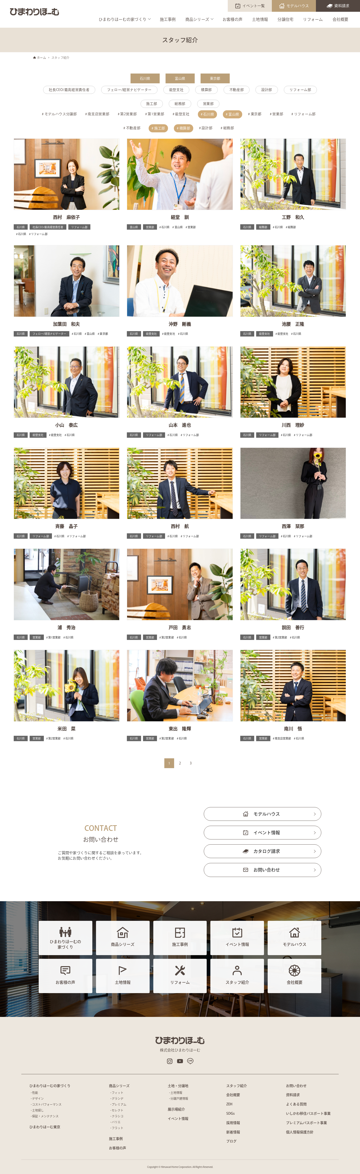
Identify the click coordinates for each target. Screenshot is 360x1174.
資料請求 (341, 6)
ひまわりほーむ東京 (44, 1127)
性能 (35, 1092)
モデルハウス (298, 6)
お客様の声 (232, 19)
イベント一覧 (253, 6)
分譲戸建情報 (179, 1098)
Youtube (180, 1061)
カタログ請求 (266, 851)
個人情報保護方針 (299, 1132)
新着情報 (233, 1132)
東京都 (215, 78)
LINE (190, 1061)
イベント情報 (266, 832)
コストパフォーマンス (46, 1104)
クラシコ (117, 1116)
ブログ (231, 1141)
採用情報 (233, 1122)
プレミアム (119, 1104)
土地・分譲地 (178, 1085)
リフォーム (313, 19)
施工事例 (168, 19)
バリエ (116, 1122)
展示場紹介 (176, 1109)
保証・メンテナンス (45, 1116)
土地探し (38, 1110)
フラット (117, 1127)
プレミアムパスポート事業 (306, 1122)
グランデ (117, 1098)
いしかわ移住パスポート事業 (308, 1113)
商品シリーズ (197, 19)
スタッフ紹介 (236, 1085)
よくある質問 (296, 1104)
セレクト (117, 1110)
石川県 (145, 78)
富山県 (180, 78)
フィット (117, 1092)
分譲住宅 (285, 19)
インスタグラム (170, 1061)
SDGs (230, 1113)
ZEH (229, 1104)
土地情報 (260, 19)
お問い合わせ (266, 870)
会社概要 (340, 19)
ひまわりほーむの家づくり (122, 19)
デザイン (38, 1098)
